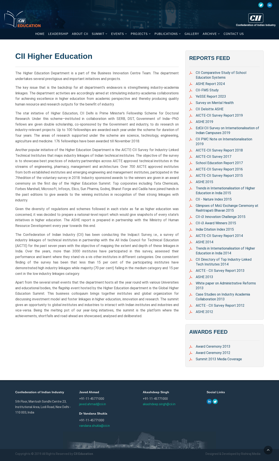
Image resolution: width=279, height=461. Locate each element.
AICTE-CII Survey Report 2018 (219, 150)
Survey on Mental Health (215, 103)
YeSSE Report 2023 (211, 96)
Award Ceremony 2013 (213, 346)
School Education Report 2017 (219, 163)
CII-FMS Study (207, 90)
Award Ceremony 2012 (213, 353)
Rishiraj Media (250, 454)
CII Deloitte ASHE (209, 109)
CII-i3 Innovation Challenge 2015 (220, 217)
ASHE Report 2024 (210, 84)
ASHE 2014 (204, 242)
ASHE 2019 (204, 122)
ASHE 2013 (204, 277)
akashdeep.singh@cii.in (159, 404)
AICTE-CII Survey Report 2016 (219, 169)
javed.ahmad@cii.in (92, 404)
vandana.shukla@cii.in (94, 425)
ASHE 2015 (204, 182)
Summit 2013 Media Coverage (219, 359)
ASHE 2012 (204, 312)
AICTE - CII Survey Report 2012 (220, 305)
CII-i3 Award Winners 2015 (216, 223)
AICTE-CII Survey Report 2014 (219, 236)
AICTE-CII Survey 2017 (213, 157)
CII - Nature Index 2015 (214, 199)
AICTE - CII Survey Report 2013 (220, 271)
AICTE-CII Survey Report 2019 (219, 115)
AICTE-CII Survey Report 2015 (219, 176)
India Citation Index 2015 (215, 229)
